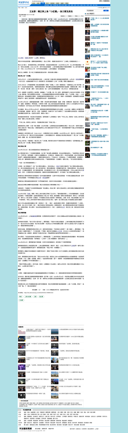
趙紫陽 (21, 406)
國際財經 (53, 412)
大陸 (37, 412)
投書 (81, 5)
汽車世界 (47, 422)
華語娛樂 (35, 420)
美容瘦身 (87, 416)
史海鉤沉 (35, 416)
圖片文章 (55, 418)
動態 (66, 5)
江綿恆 (73, 245)
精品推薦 (64, 420)
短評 (75, 5)
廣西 (28, 403)
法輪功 (77, 403)
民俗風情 (86, 422)
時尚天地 (58, 422)
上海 (35, 58)
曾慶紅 (27, 58)
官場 (68, 412)
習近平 (58, 166)
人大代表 (59, 231)
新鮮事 (52, 3)
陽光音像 (82, 424)
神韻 (31, 403)
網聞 (61, 412)
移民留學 (52, 422)
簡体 (101, 1)
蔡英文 (80, 404)
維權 (75, 412)
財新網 (78, 79)
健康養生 (29, 416)
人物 (58, 412)
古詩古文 (93, 416)
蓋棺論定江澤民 (34, 424)
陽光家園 (76, 424)
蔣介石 (56, 404)
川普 (37, 403)
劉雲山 (68, 404)
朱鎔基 (24, 403)
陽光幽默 (65, 424)
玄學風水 (58, 416)
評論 (42, 3)
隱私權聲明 (91, 429)
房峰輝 (73, 404)
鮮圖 (91, 422)
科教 (65, 412)
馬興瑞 (41, 403)
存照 (88, 5)
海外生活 (52, 416)
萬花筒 (69, 422)
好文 (78, 5)
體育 (78, 412)
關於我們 (72, 429)
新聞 (38, 3)
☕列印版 (99, 7)
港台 (85, 412)
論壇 (62, 3)
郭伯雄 (44, 178)
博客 (66, 3)
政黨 (72, 5)
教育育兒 (70, 416)
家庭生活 (41, 416)
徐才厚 (39, 178)
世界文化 (104, 416)
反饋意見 (78, 429)
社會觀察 (41, 422)
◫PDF (108, 7)
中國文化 (75, 416)
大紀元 (48, 289)
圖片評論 (75, 414)
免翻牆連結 (106, 1)
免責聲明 (84, 429)
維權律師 (34, 216)
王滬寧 (35, 404)
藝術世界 (81, 416)
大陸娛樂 (29, 420)
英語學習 (32, 418)
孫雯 (46, 404)
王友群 (24, 16)
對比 (85, 5)
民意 (91, 5)
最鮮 (25, 422)
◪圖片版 (104, 7)
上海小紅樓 (28, 296)
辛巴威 (64, 404)
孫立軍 (41, 296)
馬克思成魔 (46, 403)
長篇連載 (49, 418)
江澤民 (21, 58)
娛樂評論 (58, 420)
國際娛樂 (52, 420)
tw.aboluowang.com (38, 1)
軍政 (28, 412)
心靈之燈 (47, 416)
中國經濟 (61, 403)
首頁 (33, 3)
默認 (82, 16)
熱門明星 (41, 420)
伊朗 (20, 403)
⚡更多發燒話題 (23, 400)
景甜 (34, 403)
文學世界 (43, 418)
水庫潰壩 (21, 404)
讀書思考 (26, 418)
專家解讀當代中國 (44, 424)
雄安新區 (50, 404)
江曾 (35, 296)
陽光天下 (70, 424)
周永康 (25, 406)
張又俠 (73, 403)
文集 (69, 5)
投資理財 (99, 416)
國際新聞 (47, 412)
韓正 (43, 58)
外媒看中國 (55, 5)
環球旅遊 (80, 422)
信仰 (88, 412)
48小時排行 (90, 13)
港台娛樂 (47, 420)
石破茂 (43, 404)
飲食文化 (29, 422)
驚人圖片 (26, 424)
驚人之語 (61, 5)
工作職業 (64, 416)
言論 (51, 5)
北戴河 (60, 404)
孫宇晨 (52, 403)
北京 (63, 207)
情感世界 (35, 422)
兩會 (28, 193)
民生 (71, 412)
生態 (81, 412)
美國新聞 (33, 412)
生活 (47, 3)
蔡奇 (76, 404)
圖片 (95, 5)
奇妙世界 (74, 422)
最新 (47, 5)
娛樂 (57, 3)
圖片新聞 (92, 412)
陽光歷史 (59, 424)
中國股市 (30, 404)
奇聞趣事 (64, 422)
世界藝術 (37, 418)
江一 (40, 289)
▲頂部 (96, 429)
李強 (39, 404)
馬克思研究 (53, 424)
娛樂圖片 (70, 420)
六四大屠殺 (67, 403)
